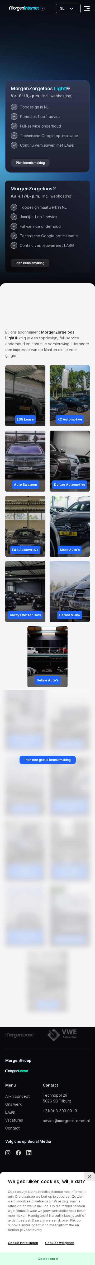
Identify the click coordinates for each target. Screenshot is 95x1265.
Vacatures (14, 1120)
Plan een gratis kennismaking (48, 760)
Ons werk (13, 1104)
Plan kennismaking (30, 163)
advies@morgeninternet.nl (66, 1121)
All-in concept (17, 1096)
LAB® (10, 1112)
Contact (12, 1128)
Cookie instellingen (23, 1243)
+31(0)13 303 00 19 (60, 1111)
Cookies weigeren (59, 1243)
